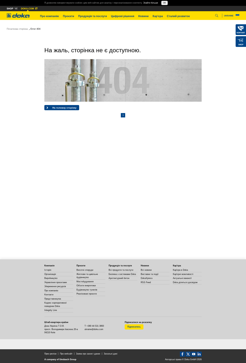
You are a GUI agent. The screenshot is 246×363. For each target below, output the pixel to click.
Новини (143, 16)
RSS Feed (146, 282)
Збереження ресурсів (55, 286)
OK (164, 3)
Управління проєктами (55, 282)
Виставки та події (149, 274)
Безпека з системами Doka (122, 274)
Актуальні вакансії (182, 278)
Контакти (48, 294)
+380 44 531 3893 (95, 326)
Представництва (52, 299)
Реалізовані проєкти (86, 293)
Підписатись (134, 326)
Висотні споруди (84, 270)
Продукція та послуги (92, 16)
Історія (47, 270)
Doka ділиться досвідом (185, 282)
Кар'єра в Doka (180, 270)
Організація (50, 274)
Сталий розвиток (178, 16)
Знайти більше (150, 3)
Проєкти (68, 16)
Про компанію (49, 16)
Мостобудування (85, 281)
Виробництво (50, 278)
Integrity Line (50, 310)
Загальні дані (110, 353)
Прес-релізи (50, 353)
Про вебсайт (66, 353)
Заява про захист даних (88, 353)
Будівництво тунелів (86, 289)
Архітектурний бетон (119, 278)
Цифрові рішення (122, 16)
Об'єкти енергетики (86, 285)
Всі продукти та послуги (121, 270)
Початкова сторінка (17, 28)
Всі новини (146, 270)
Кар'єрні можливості (183, 274)
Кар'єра (158, 16)
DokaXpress (147, 278)
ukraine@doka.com (94, 329)
